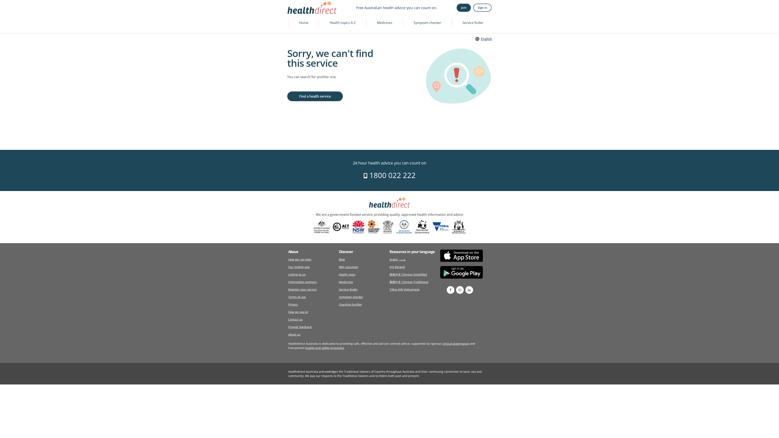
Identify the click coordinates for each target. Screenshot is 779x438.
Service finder (473, 22)
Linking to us (297, 274)
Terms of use (297, 297)
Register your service (302, 289)
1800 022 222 (392, 175)
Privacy (293, 304)
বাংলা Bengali (397, 267)
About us (294, 334)
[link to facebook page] (450, 290)
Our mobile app (299, 267)
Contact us (295, 319)
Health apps (347, 274)
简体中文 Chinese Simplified (408, 274)
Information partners (302, 282)
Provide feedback (300, 327)
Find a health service (315, 96)
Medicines (384, 22)
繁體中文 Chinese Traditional (409, 282)
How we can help (299, 259)
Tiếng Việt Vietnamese (405, 289)
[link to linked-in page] (469, 290)
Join (463, 8)
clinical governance (456, 344)
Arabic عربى (398, 259)
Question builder (350, 304)
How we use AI (298, 312)
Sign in (482, 8)
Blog (342, 259)
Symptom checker (427, 22)
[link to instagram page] (460, 290)
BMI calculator (348, 267)
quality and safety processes (324, 348)
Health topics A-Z (343, 22)
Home (303, 22)
